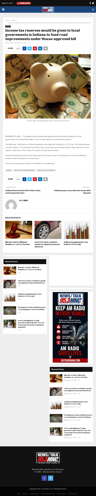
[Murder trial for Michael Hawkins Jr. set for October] (10, 270)
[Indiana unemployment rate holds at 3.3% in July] (10, 297)
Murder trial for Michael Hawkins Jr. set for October (17, 243)
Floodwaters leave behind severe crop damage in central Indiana (32, 308)
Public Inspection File (48, 494)
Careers (24, 494)
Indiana (8, 26)
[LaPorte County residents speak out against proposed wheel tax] (10, 284)
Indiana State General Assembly (24, 170)
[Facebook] (44, 478)
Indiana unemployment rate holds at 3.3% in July (76, 243)
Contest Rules (34, 494)
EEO (18, 494)
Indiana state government (46, 170)
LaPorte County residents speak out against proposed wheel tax (47, 244)
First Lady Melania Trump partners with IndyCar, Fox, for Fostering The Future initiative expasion (31, 324)
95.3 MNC (10, 43)
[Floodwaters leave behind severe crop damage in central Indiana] (10, 310)
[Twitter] (50, 478)
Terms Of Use (72, 494)
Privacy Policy (61, 494)
